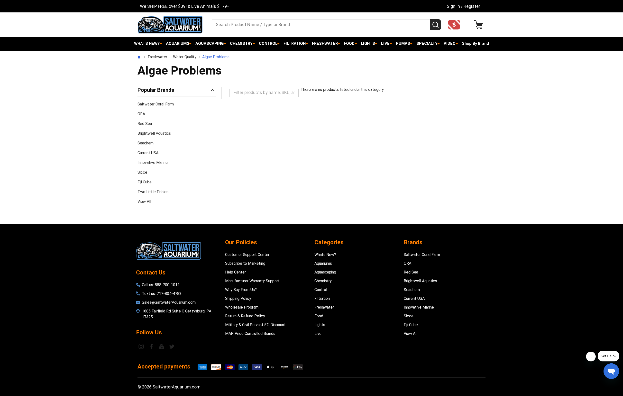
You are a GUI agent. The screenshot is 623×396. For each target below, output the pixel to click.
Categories (329, 242)
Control (268, 43)
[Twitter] (172, 346)
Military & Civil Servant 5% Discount (255, 324)
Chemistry (241, 43)
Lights (368, 43)
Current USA (147, 153)
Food (349, 43)
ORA (141, 114)
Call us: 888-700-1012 (161, 285)
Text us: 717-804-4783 (162, 293)
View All (144, 201)
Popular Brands (155, 90)
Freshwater (325, 43)
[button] (455, 25)
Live (385, 43)
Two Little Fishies (152, 191)
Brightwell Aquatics (154, 133)
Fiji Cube (144, 182)
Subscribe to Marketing (245, 263)
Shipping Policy (238, 298)
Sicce (142, 172)
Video (450, 43)
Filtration (295, 43)
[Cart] (480, 24)
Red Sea (144, 123)
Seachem (145, 143)
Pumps (403, 43)
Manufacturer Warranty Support (252, 281)
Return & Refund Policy (245, 316)
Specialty (427, 43)
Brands (413, 242)
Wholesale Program (241, 307)
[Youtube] (161, 346)
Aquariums (177, 43)
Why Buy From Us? (241, 289)
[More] (161, 43)
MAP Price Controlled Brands (250, 333)
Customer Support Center (247, 254)
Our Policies (241, 242)
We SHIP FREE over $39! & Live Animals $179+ (184, 6)
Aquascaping (209, 43)
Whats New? (147, 43)
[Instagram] (141, 346)
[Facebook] (151, 346)
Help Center (235, 272)
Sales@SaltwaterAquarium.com (169, 302)
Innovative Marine (152, 162)
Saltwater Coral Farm (155, 104)
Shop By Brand (475, 43)
